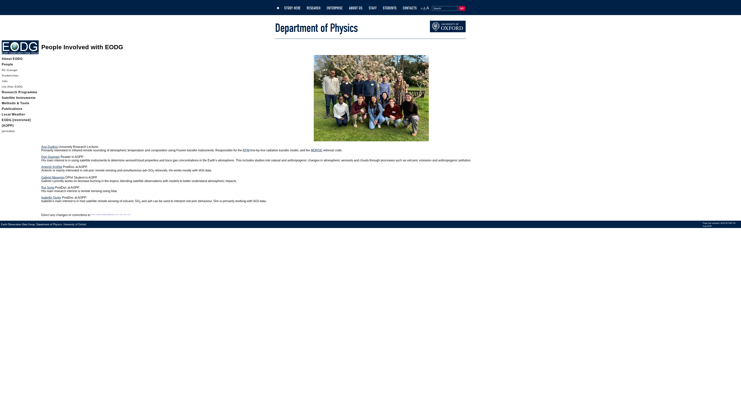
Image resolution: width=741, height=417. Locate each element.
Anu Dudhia (49, 146)
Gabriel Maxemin (53, 177)
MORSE (316, 150)
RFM (246, 150)
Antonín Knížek (51, 167)
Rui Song (47, 187)
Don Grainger (50, 156)
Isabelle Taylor (51, 197)
